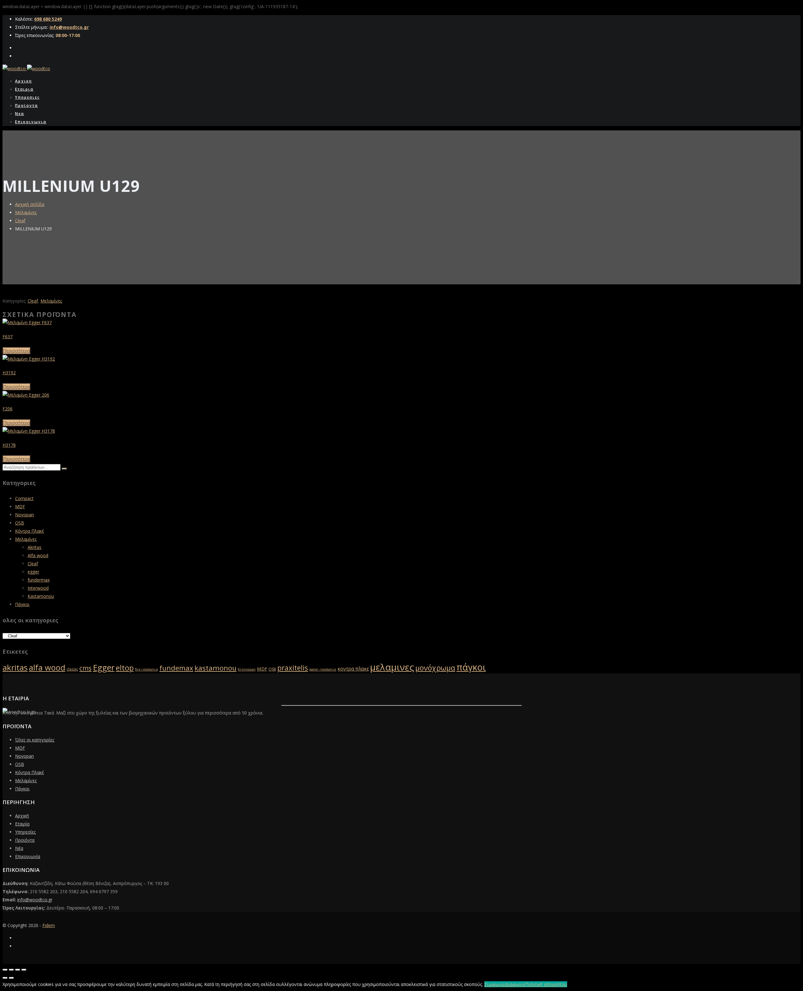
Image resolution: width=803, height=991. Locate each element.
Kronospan (247, 669)
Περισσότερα (16, 351)
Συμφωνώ (494, 984)
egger (33, 572)
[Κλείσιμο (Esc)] (23, 970)
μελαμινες (392, 667)
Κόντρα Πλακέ (29, 531)
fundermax (39, 580)
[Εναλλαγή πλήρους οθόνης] (11, 970)
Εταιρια (24, 89)
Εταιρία (22, 824)
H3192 (9, 373)
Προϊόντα (25, 840)
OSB (19, 523)
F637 (8, 337)
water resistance (322, 669)
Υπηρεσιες (27, 97)
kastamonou (215, 668)
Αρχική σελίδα (29, 204)
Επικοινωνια (30, 121)
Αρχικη (23, 81)
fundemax (176, 668)
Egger (103, 667)
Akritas (34, 547)
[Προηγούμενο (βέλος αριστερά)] (5, 978)
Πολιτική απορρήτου (546, 984)
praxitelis (292, 668)
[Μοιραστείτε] (17, 970)
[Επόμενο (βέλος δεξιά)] (11, 978)
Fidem (48, 925)
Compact (24, 498)
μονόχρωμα (435, 668)
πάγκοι (471, 667)
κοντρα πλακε (353, 669)
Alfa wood (38, 555)
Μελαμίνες (26, 212)
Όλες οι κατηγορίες (34, 740)
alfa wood (47, 667)
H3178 (9, 445)
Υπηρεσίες (25, 832)
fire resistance (146, 669)
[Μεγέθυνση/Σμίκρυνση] (5, 970)
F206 (8, 409)
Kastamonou (41, 596)
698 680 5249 (48, 19)
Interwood (38, 588)
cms (85, 668)
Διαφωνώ (515, 984)
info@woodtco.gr (69, 27)
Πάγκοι (22, 604)
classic (72, 669)
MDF (20, 506)
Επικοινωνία (27, 856)
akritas (15, 667)
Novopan (24, 515)
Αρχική (22, 816)
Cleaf (20, 221)
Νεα (19, 113)
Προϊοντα (26, 105)
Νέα (19, 848)
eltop (125, 668)
